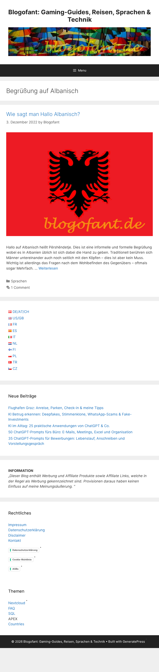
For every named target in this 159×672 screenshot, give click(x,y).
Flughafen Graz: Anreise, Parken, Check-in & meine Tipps (56, 408)
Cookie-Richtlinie (22, 559)
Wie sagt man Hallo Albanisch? (43, 114)
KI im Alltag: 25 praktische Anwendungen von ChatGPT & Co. (59, 426)
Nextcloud (16, 603)
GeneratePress (134, 641)
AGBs (15, 568)
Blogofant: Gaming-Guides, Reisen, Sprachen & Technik (79, 15)
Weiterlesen (48, 268)
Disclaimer (16, 535)
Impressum (17, 525)
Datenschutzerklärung (26, 530)
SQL (11, 613)
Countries (16, 624)
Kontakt (14, 540)
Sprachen (19, 281)
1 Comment (20, 287)
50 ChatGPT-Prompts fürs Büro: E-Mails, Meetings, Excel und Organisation (70, 432)
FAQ (11, 608)
